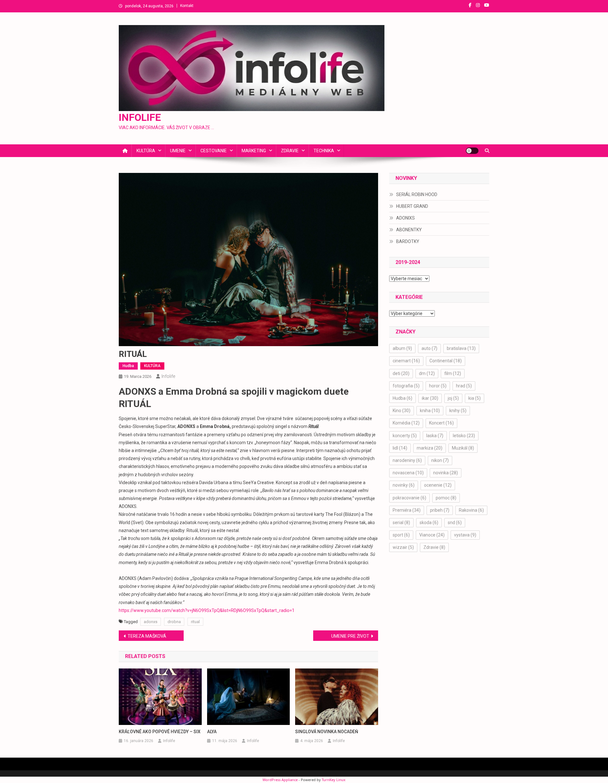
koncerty (405, 435)
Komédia (406, 422)
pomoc (446, 497)
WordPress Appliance (280, 779)
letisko (464, 435)
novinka (445, 472)
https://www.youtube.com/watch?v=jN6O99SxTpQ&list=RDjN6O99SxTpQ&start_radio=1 (206, 610)
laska (434, 435)
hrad (464, 385)
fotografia (406, 385)
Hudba (128, 366)
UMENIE (178, 150)
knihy (457, 410)
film (452, 373)
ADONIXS (405, 217)
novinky (404, 485)
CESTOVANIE (213, 150)
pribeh (439, 510)
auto (429, 348)
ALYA (212, 731)
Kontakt (186, 5)
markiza (429, 448)
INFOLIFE (140, 117)
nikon (440, 460)
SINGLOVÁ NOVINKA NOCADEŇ (326, 731)
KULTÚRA (145, 150)
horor (437, 385)
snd (455, 522)
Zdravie (434, 547)
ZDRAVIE (290, 150)
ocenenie (438, 485)
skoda (429, 522)
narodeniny (407, 460)
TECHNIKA (324, 150)
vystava (465, 534)
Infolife (168, 376)
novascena (408, 472)
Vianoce (432, 534)
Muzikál (463, 448)
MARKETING (254, 150)
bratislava (461, 348)
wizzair (403, 547)
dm (427, 373)
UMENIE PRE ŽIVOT (350, 636)
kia (474, 398)
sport (401, 534)
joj (453, 398)
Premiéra (407, 510)
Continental (445, 360)
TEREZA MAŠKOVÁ (147, 636)
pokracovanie (409, 497)
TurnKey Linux (333, 779)
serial (401, 522)
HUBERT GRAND (412, 206)
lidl (400, 448)
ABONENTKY (409, 229)
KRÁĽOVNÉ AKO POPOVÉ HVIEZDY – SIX (159, 731)
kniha (430, 410)
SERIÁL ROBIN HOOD (416, 194)
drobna (174, 621)
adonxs (150, 621)
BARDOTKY (407, 241)
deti (401, 373)
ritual (195, 621)
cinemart (406, 360)
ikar (430, 398)
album (402, 348)
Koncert (441, 422)
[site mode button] (472, 151)
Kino (401, 410)
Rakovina (471, 510)
